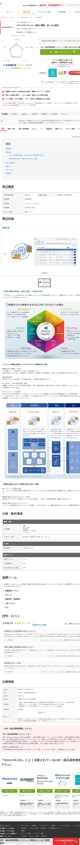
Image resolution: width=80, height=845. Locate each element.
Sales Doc (43, 836)
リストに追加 (10, 791)
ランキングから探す (44, 12)
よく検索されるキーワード (55, 828)
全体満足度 (11, 65)
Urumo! (31, 836)
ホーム (9, 12)
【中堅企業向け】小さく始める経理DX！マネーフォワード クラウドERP (61, 797)
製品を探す (26, 12)
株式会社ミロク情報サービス (27, 32)
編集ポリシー (55, 825)
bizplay (37, 836)
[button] (44, 251)
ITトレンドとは (25, 825)
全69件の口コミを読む (39, 625)
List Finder (24, 836)
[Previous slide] (4, 254)
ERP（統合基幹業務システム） (25, 17)
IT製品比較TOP (4, 17)
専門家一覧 (43, 828)
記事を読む (62, 12)
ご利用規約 (33, 825)
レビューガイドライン (44, 825)
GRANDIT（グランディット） (26, 795)
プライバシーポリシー (65, 825)
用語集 (22, 830)
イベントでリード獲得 (38, 833)
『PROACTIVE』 (6, 795)
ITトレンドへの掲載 (26, 833)
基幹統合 (12, 17)
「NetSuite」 (40, 795)
